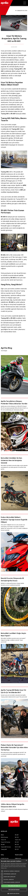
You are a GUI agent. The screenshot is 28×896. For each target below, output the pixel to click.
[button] (14, 893)
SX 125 (17, 842)
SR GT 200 (17, 847)
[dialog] (14, 877)
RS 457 (17, 835)
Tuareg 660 (5, 118)
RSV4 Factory (4, 837)
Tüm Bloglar (4, 350)
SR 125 (17, 849)
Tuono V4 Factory (5, 842)
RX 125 (17, 844)
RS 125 (17, 837)
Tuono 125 (17, 839)
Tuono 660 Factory (6, 847)
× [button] (26, 860)
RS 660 (4, 210)
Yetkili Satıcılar (5, 858)
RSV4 (2, 835)
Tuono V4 (3, 839)
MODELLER (4, 831)
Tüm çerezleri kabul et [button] (14, 886)
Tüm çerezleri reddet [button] (14, 889)
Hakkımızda (18, 858)
